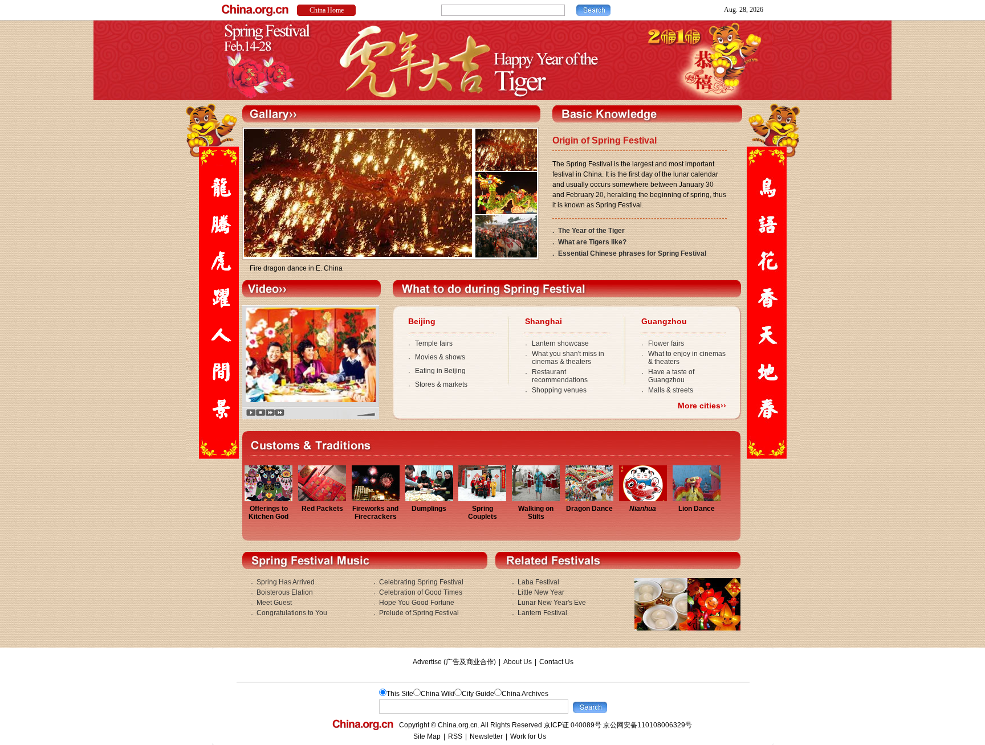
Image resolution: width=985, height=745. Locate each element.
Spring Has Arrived (286, 582)
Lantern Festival (542, 613)
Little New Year (541, 592)
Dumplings (429, 509)
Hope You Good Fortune (416, 603)
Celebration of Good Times (420, 592)
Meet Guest (274, 603)
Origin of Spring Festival (604, 140)
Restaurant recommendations (560, 376)
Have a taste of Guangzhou (671, 376)
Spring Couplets (482, 513)
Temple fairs (434, 343)
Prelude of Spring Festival (419, 613)
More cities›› (702, 405)
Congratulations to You (292, 613)
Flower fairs (666, 343)
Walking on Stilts (535, 513)
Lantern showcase (560, 343)
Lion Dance (696, 509)
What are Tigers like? (592, 242)
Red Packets (322, 509)
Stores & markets (441, 384)
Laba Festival (538, 582)
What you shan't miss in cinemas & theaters (568, 358)
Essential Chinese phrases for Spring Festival (632, 253)
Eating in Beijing (440, 371)
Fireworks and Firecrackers (375, 513)
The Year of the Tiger (591, 231)
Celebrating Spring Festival (421, 582)
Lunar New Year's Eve (552, 603)
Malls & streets (670, 390)
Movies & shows (440, 357)
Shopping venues (559, 390)
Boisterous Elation (285, 592)
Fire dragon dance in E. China (296, 268)
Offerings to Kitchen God (268, 513)
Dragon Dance (589, 509)
